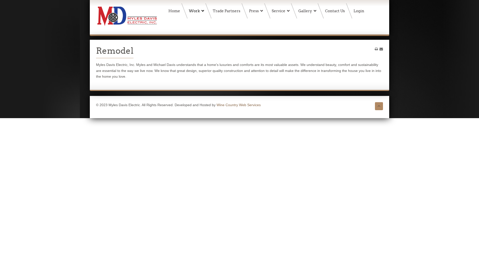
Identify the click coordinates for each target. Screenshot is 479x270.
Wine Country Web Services (239, 105)
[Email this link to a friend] (381, 48)
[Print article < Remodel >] (376, 48)
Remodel (114, 51)
